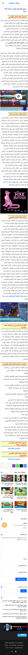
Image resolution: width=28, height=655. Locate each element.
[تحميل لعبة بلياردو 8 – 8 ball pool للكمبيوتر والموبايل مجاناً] (21, 504)
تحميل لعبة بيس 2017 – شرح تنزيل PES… (7, 484)
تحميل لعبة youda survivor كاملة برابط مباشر (8, 511)
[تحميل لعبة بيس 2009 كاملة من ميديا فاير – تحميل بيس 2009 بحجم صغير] (21, 478)
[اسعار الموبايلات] (15, 631)
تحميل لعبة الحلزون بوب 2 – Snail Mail (22, 498)
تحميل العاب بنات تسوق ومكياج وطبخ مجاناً (8, 497)
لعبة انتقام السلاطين (16, 296)
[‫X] (21, 465)
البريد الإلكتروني (22, 566)
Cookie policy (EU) (9, 648)
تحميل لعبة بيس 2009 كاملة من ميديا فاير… (21, 484)
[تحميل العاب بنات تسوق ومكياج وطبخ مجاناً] (7, 490)
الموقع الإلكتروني (22, 572)
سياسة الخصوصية (19, 648)
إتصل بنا (6, 645)
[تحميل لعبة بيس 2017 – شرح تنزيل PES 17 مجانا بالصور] (7, 478)
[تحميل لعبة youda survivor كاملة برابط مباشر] (7, 504)
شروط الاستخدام (12, 645)
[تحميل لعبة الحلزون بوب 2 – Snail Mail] (21, 491)
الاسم (25, 559)
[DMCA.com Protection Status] (22, 636)
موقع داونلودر (20, 645)
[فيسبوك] (25, 465)
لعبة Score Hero (10, 182)
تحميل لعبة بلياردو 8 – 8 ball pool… (21, 510)
